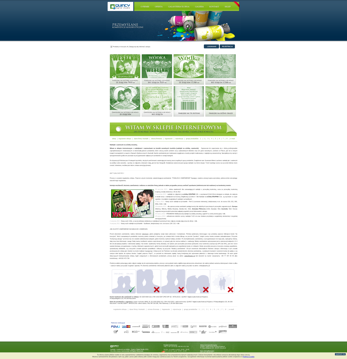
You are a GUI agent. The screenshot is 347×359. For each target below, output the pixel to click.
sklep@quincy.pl (189, 256)
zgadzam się (340, 354)
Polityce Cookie (248, 357)
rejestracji (145, 234)
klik (198, 196)
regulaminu (125, 178)
